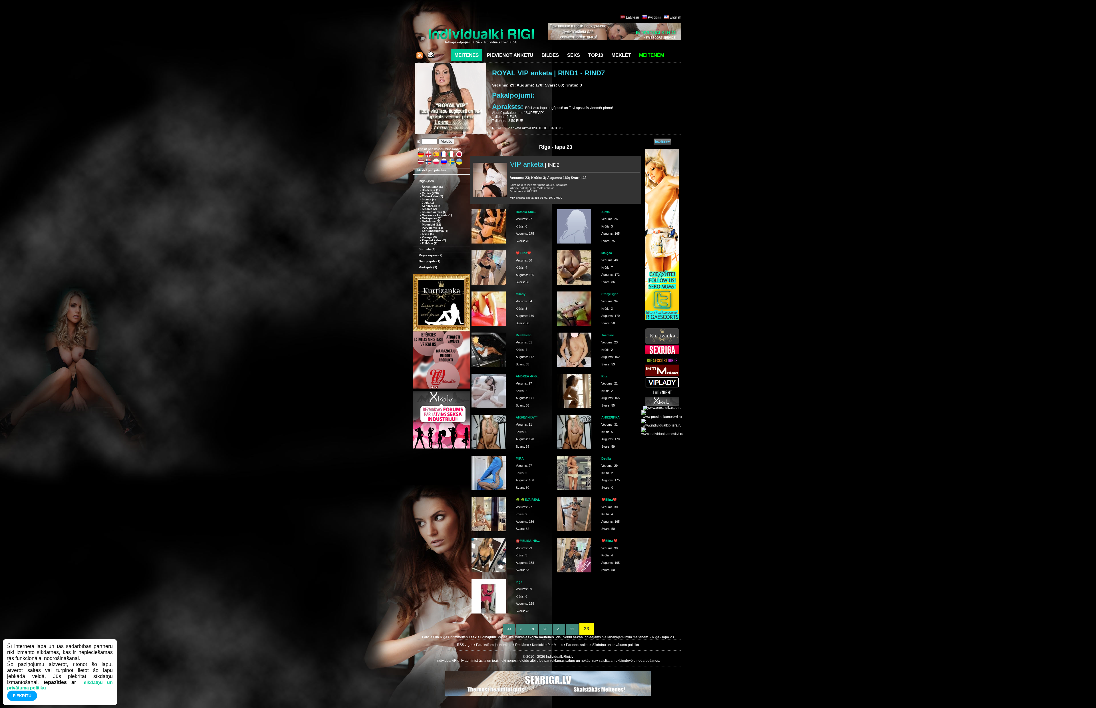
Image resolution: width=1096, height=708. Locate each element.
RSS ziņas (465, 645)
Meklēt (621, 55)
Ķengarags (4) (431, 205)
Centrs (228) (430, 193)
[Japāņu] (459, 156)
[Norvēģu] (428, 164)
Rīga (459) (426, 181)
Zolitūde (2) (429, 243)
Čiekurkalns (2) (432, 196)
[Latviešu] (420, 164)
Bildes (550, 55)
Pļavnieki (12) (431, 224)
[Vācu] (420, 156)
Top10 (595, 55)
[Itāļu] (451, 156)
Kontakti (538, 645)
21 (559, 629)
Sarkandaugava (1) (435, 230)
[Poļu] (436, 164)
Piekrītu (22, 695)
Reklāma (522, 645)
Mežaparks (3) (431, 218)
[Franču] (443, 156)
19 (532, 629)
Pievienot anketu (510, 55)
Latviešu (632, 17)
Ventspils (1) (428, 267)
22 (572, 629)
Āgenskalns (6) (432, 186)
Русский (654, 17)
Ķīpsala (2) (429, 208)
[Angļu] (428, 156)
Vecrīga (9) (429, 237)
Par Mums (555, 645)
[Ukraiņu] (459, 164)
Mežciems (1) (431, 221)
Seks (573, 55)
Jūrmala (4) (427, 249)
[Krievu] (443, 164)
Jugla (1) (428, 202)
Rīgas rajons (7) (430, 255)
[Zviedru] (451, 164)
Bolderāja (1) (431, 190)
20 (545, 629)
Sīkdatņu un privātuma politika (615, 645)
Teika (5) (428, 234)
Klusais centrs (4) (434, 212)
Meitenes (466, 55)
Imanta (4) (429, 199)
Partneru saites (577, 645)
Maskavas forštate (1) (437, 215)
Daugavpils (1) (429, 261)
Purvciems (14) (432, 227)
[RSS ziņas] (419, 57)
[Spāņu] (436, 156)
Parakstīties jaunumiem (494, 645)
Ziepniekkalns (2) (434, 240)
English (675, 17)
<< (509, 629)
